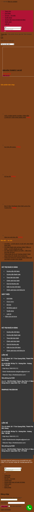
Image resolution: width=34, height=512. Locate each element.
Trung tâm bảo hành (13, 277)
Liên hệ (9, 314)
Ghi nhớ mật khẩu (15, 506)
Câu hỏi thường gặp (13, 284)
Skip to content (12, 1)
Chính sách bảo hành (13, 280)
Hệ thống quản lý (12, 308)
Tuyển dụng (8, 18)
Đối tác (9, 305)
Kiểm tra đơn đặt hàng (13, 287)
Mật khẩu (4, 503)
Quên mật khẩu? (6, 510)
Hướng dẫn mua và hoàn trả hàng (15, 20)
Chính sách (8, 22)
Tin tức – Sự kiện (9, 479)
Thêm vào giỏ (6, 75)
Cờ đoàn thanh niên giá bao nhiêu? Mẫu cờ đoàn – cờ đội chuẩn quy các (17, 248)
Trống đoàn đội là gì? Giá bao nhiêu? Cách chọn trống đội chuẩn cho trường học (17, 255)
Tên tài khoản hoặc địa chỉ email (11, 498)
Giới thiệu (9, 298)
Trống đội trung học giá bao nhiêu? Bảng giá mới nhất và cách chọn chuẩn (18, 258)
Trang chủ (4, 34)
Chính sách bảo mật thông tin (16, 290)
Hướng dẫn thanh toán (13, 274)
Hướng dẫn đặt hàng (13, 271)
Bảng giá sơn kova (11, 316)
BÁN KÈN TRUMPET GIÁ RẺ (12, 70)
